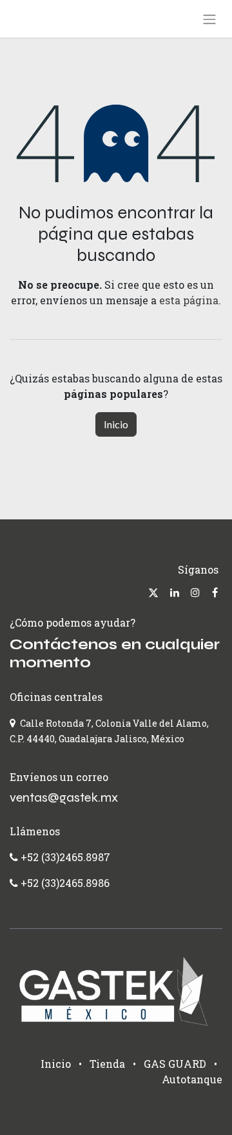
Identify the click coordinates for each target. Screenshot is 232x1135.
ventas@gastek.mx (64, 797)
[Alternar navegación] (209, 18)
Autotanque (192, 1079)
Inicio (116, 424)
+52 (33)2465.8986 (65, 883)
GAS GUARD (175, 1063)
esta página (188, 300)
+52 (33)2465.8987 (64, 857)
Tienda (107, 1063)
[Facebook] (214, 592)
